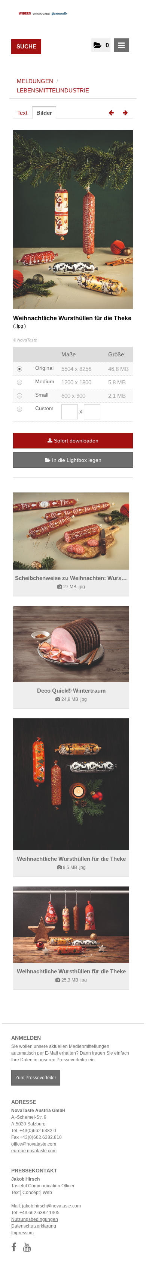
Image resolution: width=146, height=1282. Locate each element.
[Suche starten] (34, 44)
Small (41, 395)
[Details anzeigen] (71, 531)
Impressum (22, 1232)
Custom (44, 408)
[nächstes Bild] (125, 113)
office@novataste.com (33, 1144)
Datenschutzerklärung (33, 1226)
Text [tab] (22, 113)
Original (44, 368)
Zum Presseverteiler (35, 1077)
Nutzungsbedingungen (34, 1219)
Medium (44, 381)
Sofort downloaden (76, 441)
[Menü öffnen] (121, 45)
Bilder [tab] (44, 113)
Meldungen (35, 81)
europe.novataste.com (34, 1150)
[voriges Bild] (111, 113)
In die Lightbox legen (76, 460)
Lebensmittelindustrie (53, 90)
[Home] (40, 13)
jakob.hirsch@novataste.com (51, 1206)
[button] (100, 45)
